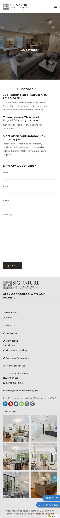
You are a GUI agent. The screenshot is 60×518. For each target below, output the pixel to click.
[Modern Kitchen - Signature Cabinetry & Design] (44, 456)
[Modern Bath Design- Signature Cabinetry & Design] (44, 428)
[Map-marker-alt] (32, 403)
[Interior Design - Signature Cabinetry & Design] (16, 428)
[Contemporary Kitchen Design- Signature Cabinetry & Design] (44, 485)
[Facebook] (16, 403)
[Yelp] (10, 403)
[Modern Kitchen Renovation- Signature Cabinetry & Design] (16, 485)
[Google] (27, 403)
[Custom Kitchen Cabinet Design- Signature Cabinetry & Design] (16, 456)
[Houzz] (21, 403)
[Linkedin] (5, 403)
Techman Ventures (44, 513)
